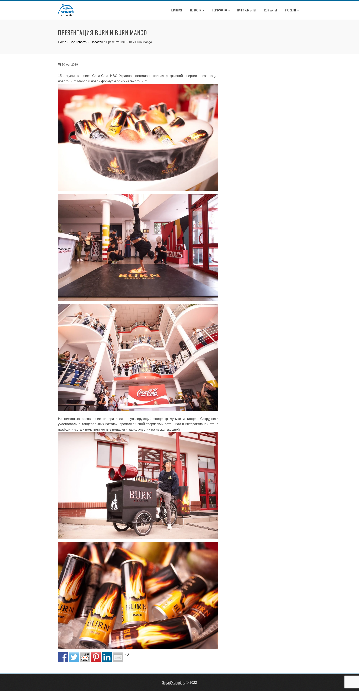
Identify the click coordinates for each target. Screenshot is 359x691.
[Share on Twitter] (74, 657)
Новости (196, 10)
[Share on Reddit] (85, 657)
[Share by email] (118, 657)
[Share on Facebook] (63, 657)
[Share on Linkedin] (107, 657)
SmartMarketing (173, 682)
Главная (176, 10)
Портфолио (219, 10)
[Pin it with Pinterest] (96, 657)
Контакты (270, 10)
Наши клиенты (246, 10)
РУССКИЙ (290, 10)
